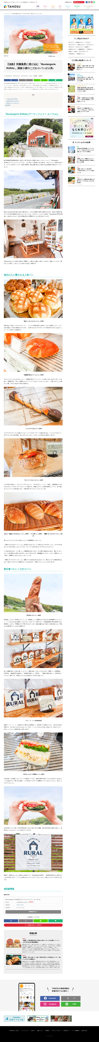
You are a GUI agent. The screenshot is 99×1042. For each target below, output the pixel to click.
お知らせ (33, 1030)
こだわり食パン (8, 75)
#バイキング (90, 44)
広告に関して (66, 1030)
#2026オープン (73, 49)
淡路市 (40, 75)
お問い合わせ (84, 1030)
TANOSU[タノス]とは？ (14, 1030)
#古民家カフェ (80, 42)
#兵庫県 (87, 47)
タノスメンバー (25, 1030)
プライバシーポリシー (56, 1030)
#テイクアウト (83, 51)
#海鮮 (71, 51)
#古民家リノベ (80, 53)
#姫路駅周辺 (81, 49)
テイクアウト (25, 75)
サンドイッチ (17, 75)
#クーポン (88, 42)
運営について (40, 1030)
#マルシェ (71, 47)
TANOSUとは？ (68, 2)
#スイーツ (79, 47)
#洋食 (75, 51)
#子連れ (89, 49)
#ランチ (71, 42)
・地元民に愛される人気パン (12, 101)
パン (10, 13)
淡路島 (35, 75)
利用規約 (47, 1030)
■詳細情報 (7, 105)
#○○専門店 (72, 53)
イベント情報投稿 (75, 1030)
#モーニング (72, 44)
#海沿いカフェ (81, 44)
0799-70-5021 (20, 904)
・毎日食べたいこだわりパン (12, 103)
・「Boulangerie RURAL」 (11, 98)
